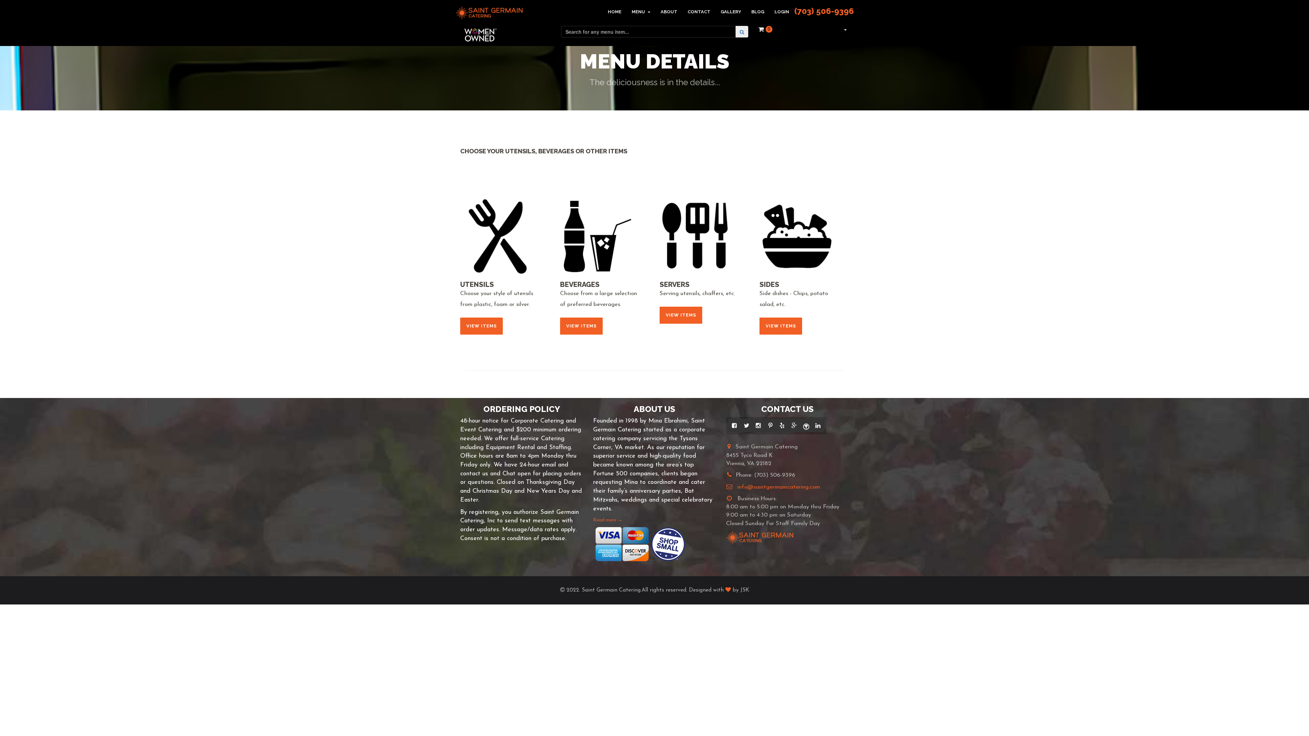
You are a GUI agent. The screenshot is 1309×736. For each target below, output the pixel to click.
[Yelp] (782, 425)
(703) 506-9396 (824, 11)
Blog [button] (757, 11)
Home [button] (614, 11)
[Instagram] (758, 425)
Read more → (607, 520)
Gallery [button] (731, 11)
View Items (481, 325)
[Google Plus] (794, 425)
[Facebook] (734, 425)
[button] (844, 29)
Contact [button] (699, 11)
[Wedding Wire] (806, 425)
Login (781, 11)
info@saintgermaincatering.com (778, 487)
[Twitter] (746, 425)
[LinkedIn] (818, 425)
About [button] (669, 11)
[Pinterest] (770, 425)
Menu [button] (639, 11)
